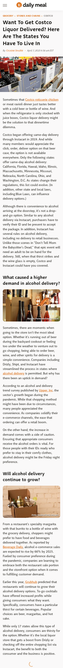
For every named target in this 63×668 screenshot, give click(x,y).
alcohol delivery (13, 373)
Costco (48, 16)
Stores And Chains (28, 16)
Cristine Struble (14, 50)
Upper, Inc (46, 390)
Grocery (8, 16)
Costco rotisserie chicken (41, 100)
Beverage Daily (13, 547)
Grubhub (31, 582)
